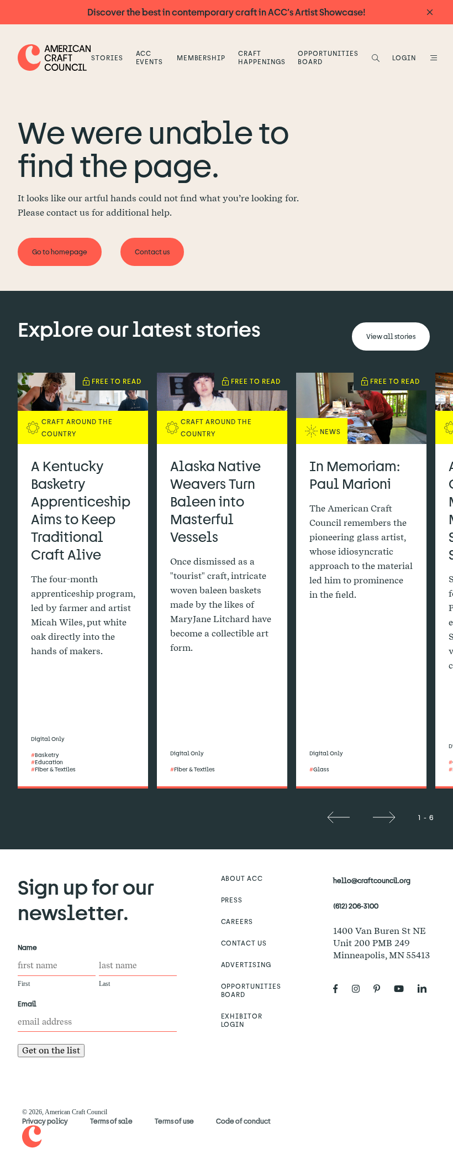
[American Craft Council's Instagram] (360, 989)
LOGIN (404, 57)
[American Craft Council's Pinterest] (381, 989)
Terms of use (174, 1121)
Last (104, 984)
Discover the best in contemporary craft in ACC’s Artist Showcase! (226, 12)
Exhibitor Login (242, 1020)
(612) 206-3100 (355, 906)
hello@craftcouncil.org (371, 880)
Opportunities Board (328, 57)
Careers (237, 921)
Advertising (246, 964)
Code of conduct (243, 1121)
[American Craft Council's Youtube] (403, 989)
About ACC (242, 878)
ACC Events (150, 57)
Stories (107, 57)
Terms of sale (111, 1121)
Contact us (244, 943)
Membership (201, 57)
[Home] (54, 57)
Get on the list (51, 1050)
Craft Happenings (262, 57)
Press (232, 900)
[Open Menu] (432, 57)
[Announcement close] (429, 12)
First (24, 984)
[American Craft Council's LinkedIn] (426, 989)
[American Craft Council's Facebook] (340, 989)
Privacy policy (45, 1121)
